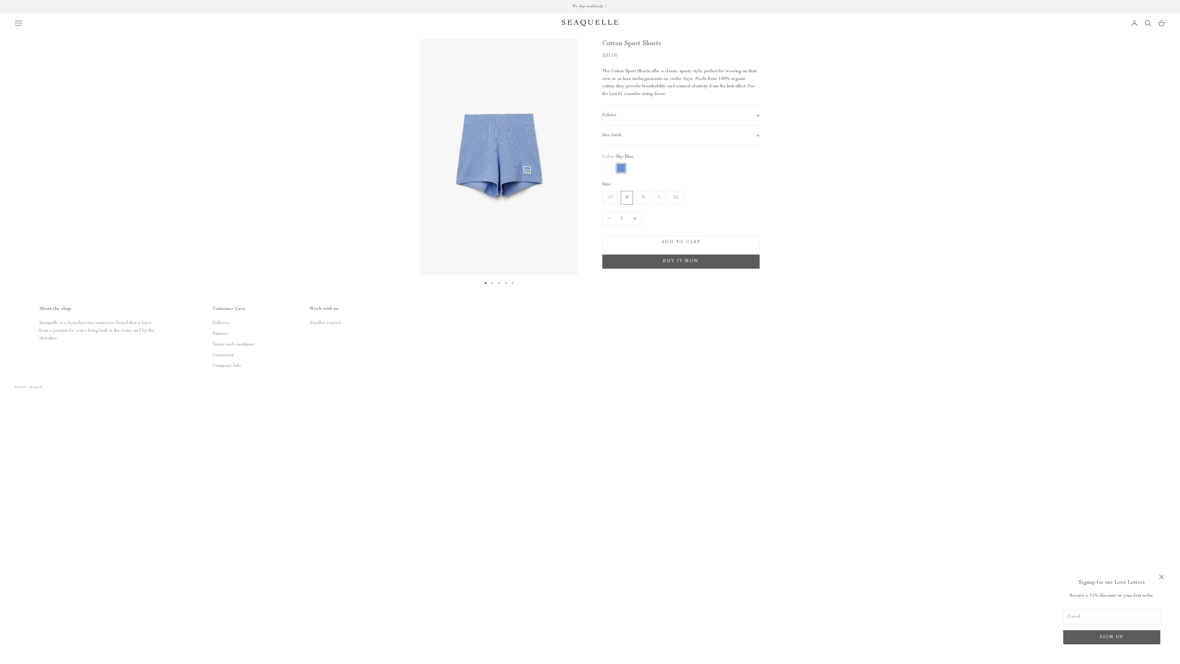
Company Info (227, 365)
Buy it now (681, 261)
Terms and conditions (233, 344)
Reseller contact (325, 323)
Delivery (221, 323)
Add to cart (681, 242)
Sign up (1112, 637)
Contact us (223, 355)
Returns (220, 333)
